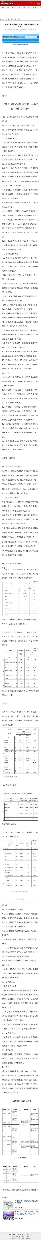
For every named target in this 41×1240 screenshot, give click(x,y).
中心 (29, 7)
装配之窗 (13, 19)
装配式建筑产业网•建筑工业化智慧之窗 (20, 1234)
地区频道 (38, 3)
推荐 (3, 7)
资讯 (8, 7)
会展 (24, 7)
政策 (13, 7)
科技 (34, 7)
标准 (18, 7)
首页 (3, 19)
